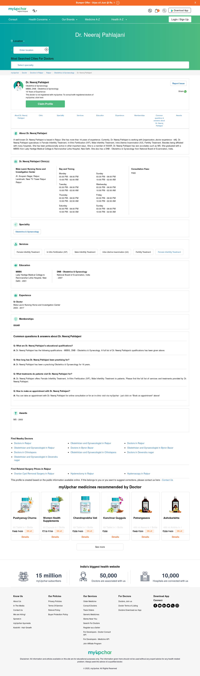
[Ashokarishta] (175, 504)
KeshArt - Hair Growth (22, 627)
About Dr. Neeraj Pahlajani (21, 116)
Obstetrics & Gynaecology (27, 231)
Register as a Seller (91, 627)
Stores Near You (90, 618)
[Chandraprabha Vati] (85, 504)
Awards (179, 115)
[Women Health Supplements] (55, 504)
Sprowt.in (17, 618)
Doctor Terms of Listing (128, 605)
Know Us (18, 596)
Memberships (139, 115)
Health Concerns (38, 19)
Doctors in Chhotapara (25, 452)
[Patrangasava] (145, 504)
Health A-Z (117, 19)
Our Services (90, 596)
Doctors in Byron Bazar (82, 447)
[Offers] (150, 10)
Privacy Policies (55, 601)
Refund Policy (54, 610)
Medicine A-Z (92, 19)
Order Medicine (89, 601)
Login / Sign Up (180, 19)
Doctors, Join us (125, 601)
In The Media (18, 605)
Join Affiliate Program (92, 643)
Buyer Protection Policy (58, 614)
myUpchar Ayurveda (22, 623)
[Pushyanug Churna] (25, 504)
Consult (13, 19)
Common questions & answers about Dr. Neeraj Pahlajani (159, 120)
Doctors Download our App (129, 610)
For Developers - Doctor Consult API (97, 633)
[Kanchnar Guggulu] (115, 504)
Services (80, 115)
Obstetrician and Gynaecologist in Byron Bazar (150, 447)
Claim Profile (45, 104)
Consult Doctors (90, 605)
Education (100, 115)
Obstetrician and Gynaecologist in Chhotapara (93, 452)
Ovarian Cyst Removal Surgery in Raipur (34, 473)
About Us (17, 601)
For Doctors (124, 596)
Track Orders (88, 610)
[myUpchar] (185, 91)
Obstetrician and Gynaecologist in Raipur (91, 443)
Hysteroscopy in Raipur (138, 473)
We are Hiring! (19, 614)
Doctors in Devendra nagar (140, 452)
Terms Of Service (55, 605)
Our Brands (68, 19)
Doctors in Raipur (22, 443)
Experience (119, 115)
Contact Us (167, 479)
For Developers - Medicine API (96, 639)
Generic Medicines (91, 614)
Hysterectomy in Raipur (82, 473)
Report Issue (178, 83)
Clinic (41, 115)
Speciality (60, 115)
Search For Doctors (91, 623)
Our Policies (54, 596)
